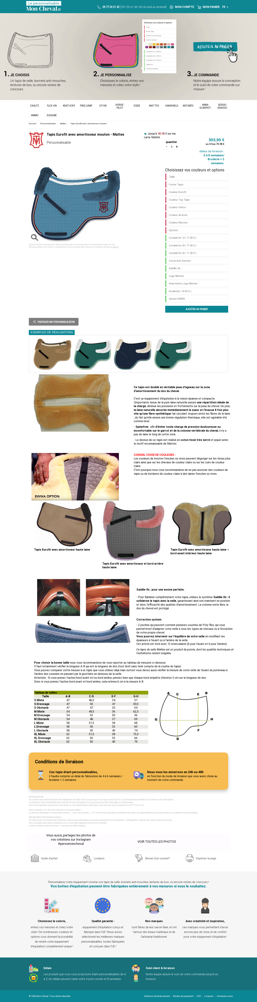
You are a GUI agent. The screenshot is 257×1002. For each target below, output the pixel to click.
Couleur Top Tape (179, 199)
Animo (34, 115)
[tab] (196, 177)
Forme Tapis (176, 184)
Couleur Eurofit (177, 192)
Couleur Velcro (177, 207)
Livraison (99, 858)
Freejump (86, 105)
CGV (199, 996)
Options (173, 230)
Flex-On (52, 105)
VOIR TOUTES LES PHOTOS (157, 841)
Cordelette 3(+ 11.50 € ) (182, 253)
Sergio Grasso (222, 106)
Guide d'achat (49, 858)
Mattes (154, 105)
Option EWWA (177, 298)
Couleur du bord (178, 215)
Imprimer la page (206, 858)
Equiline (52, 115)
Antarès (188, 105)
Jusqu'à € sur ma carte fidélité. (160, 135)
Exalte (34, 105)
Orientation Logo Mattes (183, 283)
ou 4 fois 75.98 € (215, 144)
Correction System (180, 260)
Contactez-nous (225, 996)
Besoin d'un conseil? (157, 858)
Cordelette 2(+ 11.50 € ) (182, 245)
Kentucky (69, 105)
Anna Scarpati (205, 106)
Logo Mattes (176, 276)
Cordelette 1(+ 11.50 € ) (182, 237)
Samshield (171, 105)
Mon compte (184, 7)
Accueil (32, 123)
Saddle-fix (174, 268)
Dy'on (102, 105)
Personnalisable (48, 123)
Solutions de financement (157, 996)
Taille (172, 176)
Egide (137, 105)
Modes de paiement (183, 996)
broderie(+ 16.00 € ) (180, 291)
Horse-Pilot (120, 106)
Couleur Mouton (178, 222)
